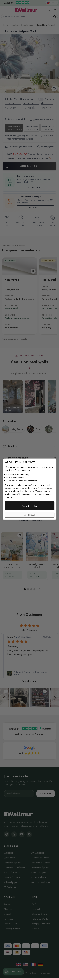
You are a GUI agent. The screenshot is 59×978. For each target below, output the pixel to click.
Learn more (10, 497)
